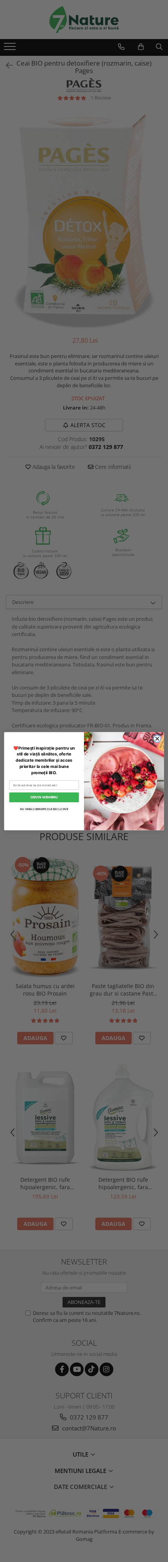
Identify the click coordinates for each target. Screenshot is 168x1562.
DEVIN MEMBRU (43, 797)
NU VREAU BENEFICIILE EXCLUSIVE (44, 808)
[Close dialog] (157, 738)
